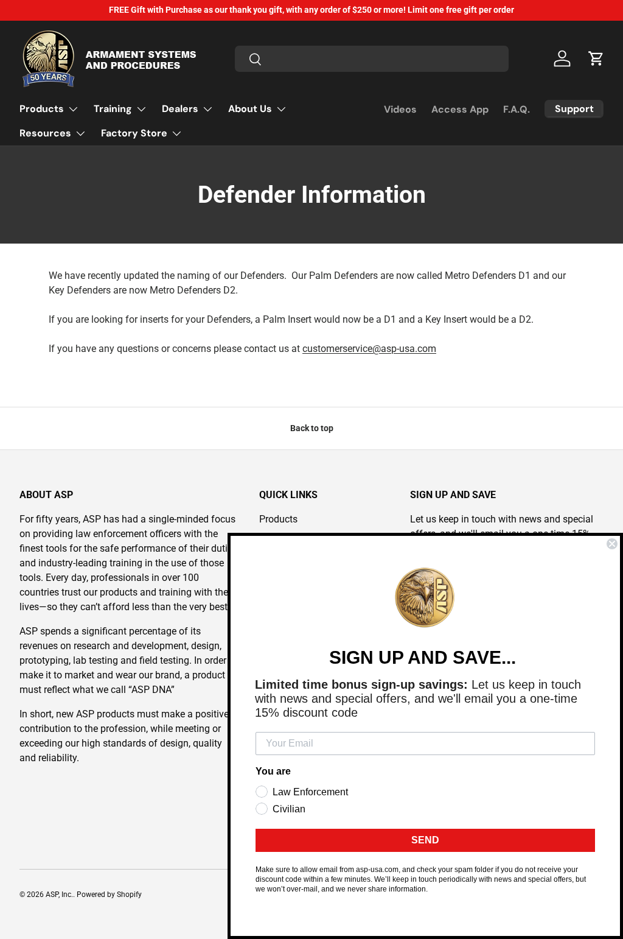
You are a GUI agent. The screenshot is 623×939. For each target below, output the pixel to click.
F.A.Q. (516, 109)
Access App (460, 109)
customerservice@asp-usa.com (369, 348)
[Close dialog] (612, 544)
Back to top (311, 428)
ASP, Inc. (59, 894)
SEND (425, 840)
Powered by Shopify (109, 894)
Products (278, 519)
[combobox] (372, 59)
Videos (400, 109)
